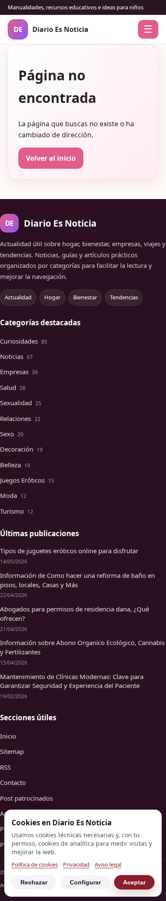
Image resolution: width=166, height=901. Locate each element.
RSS (5, 767)
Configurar (85, 882)
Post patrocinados (26, 798)
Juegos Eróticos (27, 480)
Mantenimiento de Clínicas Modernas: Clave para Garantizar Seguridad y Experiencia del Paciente (71, 681)
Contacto (13, 782)
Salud (13, 387)
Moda (13, 495)
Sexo (11, 433)
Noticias (16, 356)
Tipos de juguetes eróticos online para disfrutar (69, 550)
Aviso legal (107, 864)
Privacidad (76, 864)
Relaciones (20, 418)
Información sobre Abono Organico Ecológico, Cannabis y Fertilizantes (82, 647)
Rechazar (33, 882)
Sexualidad (20, 402)
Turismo (16, 511)
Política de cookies (34, 864)
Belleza (15, 464)
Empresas (19, 371)
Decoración (21, 449)
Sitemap (12, 751)
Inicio (8, 736)
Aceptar (134, 882)
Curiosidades (23, 341)
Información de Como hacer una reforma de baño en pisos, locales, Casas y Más (77, 580)
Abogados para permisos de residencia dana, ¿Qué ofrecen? (74, 613)
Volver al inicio (51, 158)
